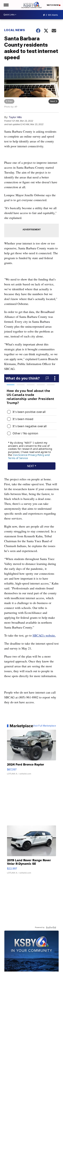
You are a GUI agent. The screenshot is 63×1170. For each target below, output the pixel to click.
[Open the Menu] (6, 5)
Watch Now (53, 5)
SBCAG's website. (44, 635)
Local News (14, 30)
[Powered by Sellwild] (51, 927)
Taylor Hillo (15, 117)
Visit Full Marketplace (44, 726)
